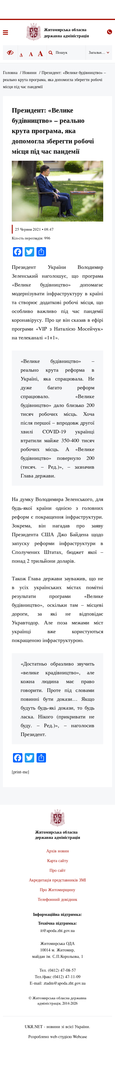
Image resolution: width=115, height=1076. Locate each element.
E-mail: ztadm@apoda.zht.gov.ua (58, 983)
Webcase (80, 1036)
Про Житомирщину (57, 889)
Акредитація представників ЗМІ (57, 880)
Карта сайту (57, 860)
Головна (10, 72)
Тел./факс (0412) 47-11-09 (57, 976)
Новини (29, 72)
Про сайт (57, 870)
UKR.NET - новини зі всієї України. (57, 1026)
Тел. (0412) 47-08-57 (58, 970)
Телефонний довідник (57, 899)
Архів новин (57, 851)
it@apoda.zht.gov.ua (57, 930)
